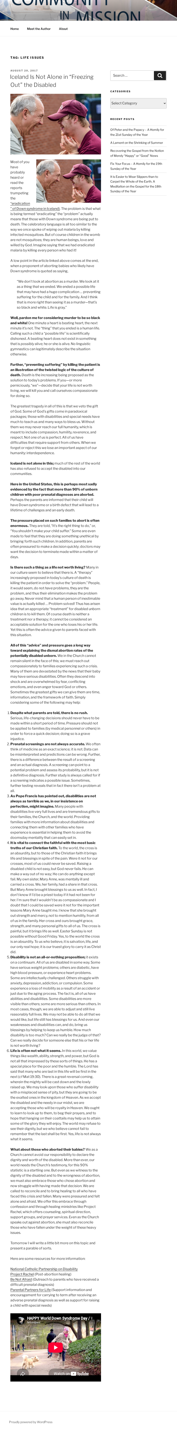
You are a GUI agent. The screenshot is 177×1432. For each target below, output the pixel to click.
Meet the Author (39, 29)
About (63, 29)
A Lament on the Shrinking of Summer (136, 142)
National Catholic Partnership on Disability (44, 1269)
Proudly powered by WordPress (30, 1422)
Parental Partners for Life (30, 1290)
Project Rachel (22, 1274)
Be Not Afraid (21, 1279)
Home (14, 29)
